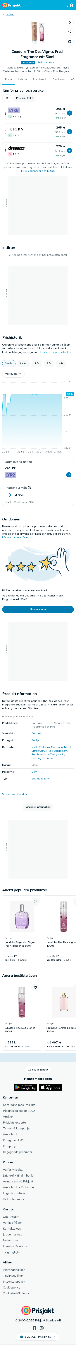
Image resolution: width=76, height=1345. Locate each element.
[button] (70, 22)
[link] (22, 929)
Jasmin (60, 754)
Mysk (35, 747)
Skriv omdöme (46, 62)
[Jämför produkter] (70, 42)
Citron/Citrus (39, 750)
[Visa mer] (5, 113)
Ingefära (49, 754)
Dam (34, 771)
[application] (38, 417)
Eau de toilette (41, 778)
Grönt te (48, 758)
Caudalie (37, 733)
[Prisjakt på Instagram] (41, 1328)
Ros (50, 750)
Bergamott (60, 750)
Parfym (10, 14)
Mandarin (57, 747)
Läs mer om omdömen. (16, 537)
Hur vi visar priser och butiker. (38, 170)
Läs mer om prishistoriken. (56, 352)
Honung (36, 758)
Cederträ (44, 747)
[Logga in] (71, 5)
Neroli (67, 747)
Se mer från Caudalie (15, 794)
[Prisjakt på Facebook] (34, 1328)
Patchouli (37, 754)
